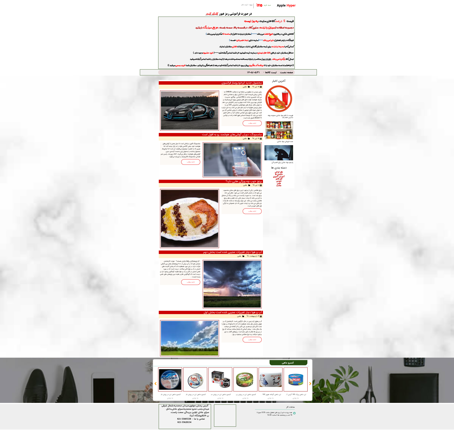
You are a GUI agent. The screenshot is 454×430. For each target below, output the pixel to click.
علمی (245, 86)
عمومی (279, 181)
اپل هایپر (278, 179)
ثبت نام (245, 5)
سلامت (278, 186)
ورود (250, 5)
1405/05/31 (253, 72)
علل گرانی (279, 172)
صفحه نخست (286, 72)
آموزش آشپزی (279, 177)
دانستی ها (279, 174)
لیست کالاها (271, 72)
